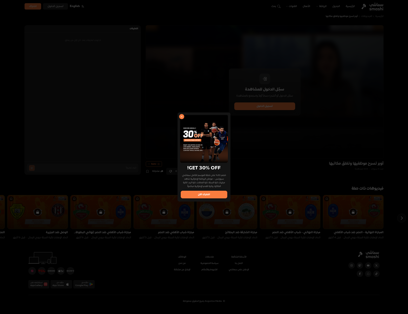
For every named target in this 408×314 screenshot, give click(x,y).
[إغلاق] (181, 116)
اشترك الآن (204, 194)
